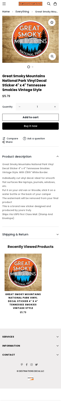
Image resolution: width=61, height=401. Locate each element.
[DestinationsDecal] (30, 3)
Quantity (7, 106)
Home (6, 11)
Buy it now (30, 126)
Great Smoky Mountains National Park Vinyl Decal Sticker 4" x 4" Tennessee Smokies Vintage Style (23, 301)
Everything (22, 11)
